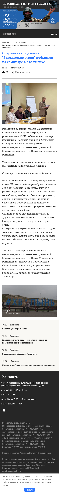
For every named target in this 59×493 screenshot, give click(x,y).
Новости (22, 43)
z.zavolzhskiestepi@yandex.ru (14, 390)
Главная (5, 43)
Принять (29, 490)
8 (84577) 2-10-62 (8, 395)
